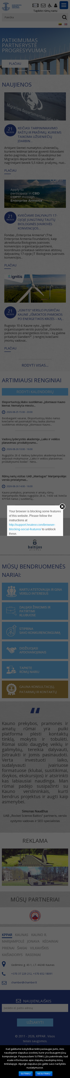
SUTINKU (26, 1073)
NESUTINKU (43, 1073)
